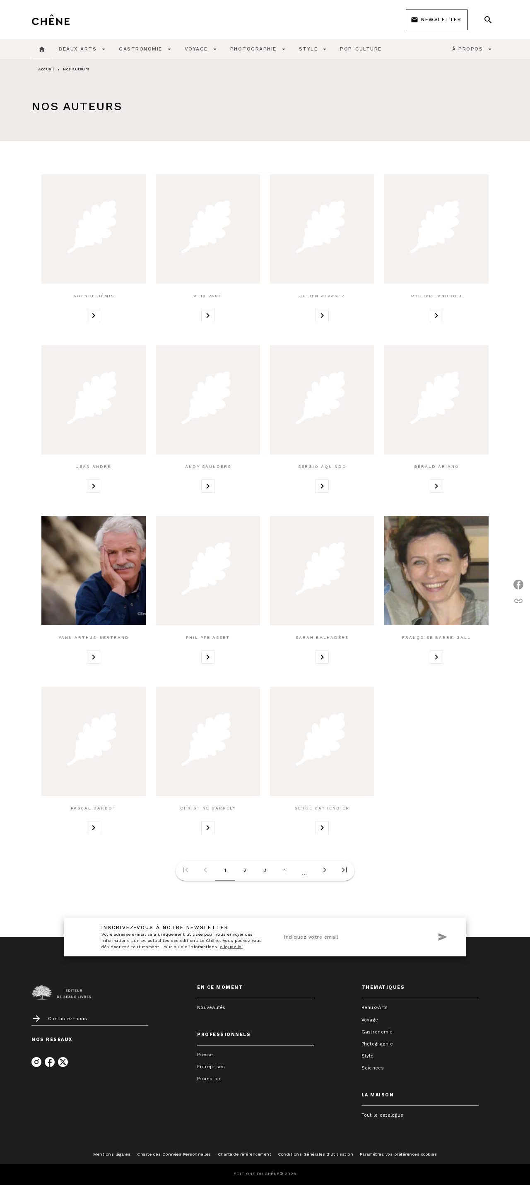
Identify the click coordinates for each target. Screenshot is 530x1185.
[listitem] (36, 1062)
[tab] (41, 49)
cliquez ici (231, 946)
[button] (437, 20)
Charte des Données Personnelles (174, 1154)
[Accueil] (66, 19)
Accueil (46, 69)
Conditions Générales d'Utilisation (315, 1154)
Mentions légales (111, 1154)
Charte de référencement (245, 1154)
